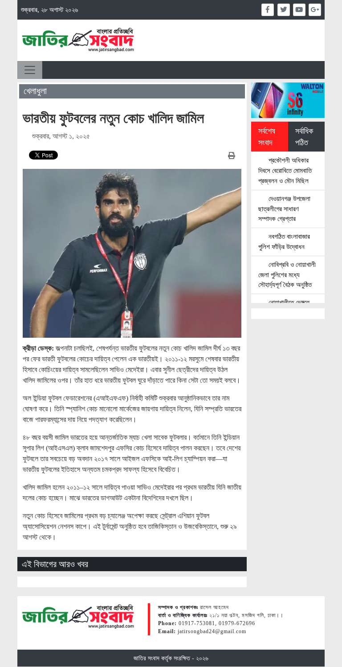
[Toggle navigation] (29, 70)
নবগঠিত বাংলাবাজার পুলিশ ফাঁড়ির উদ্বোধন (284, 241)
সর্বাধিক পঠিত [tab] (304, 137)
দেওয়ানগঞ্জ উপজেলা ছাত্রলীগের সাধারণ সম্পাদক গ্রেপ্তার (284, 209)
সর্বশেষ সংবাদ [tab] (266, 137)
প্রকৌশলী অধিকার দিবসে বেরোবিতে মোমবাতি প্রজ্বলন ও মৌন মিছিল (285, 170)
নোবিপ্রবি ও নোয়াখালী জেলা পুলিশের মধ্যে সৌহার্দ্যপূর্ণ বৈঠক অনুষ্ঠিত (287, 275)
